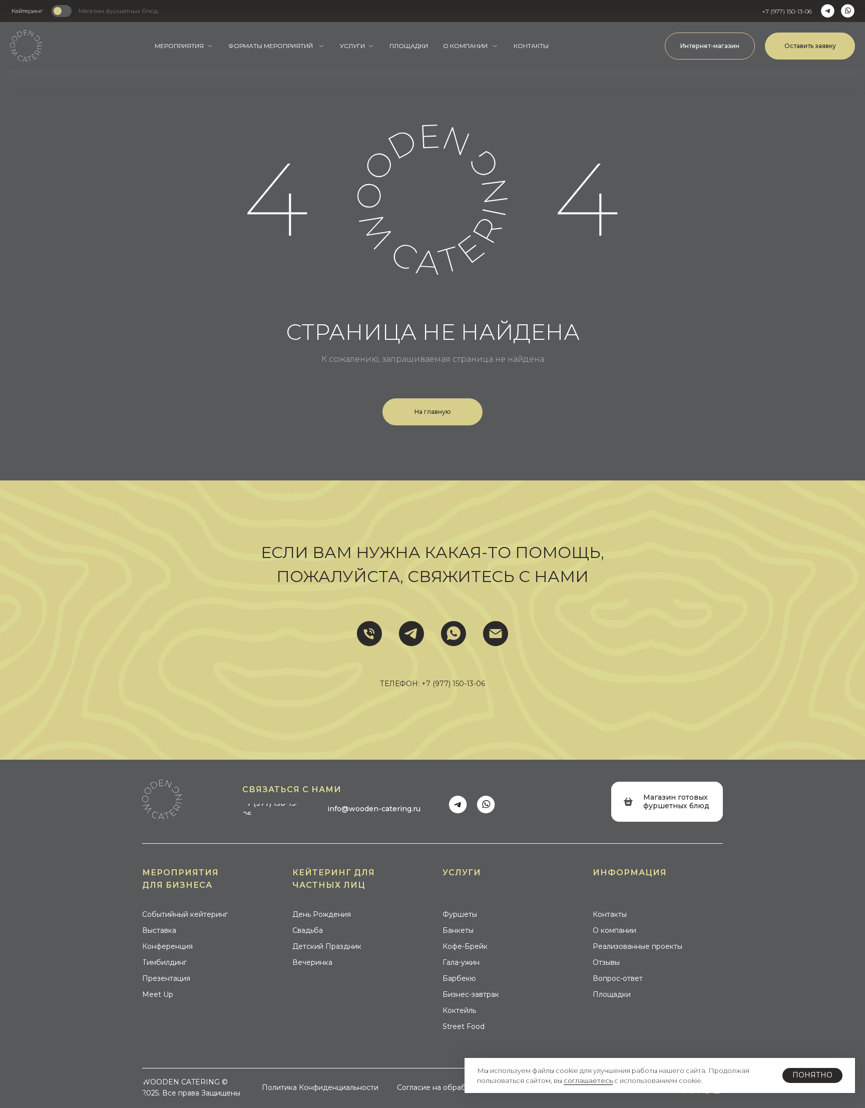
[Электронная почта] (495, 633)
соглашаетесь (588, 1080)
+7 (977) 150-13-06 (453, 683)
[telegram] (411, 633)
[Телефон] (369, 633)
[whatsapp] (453, 633)
